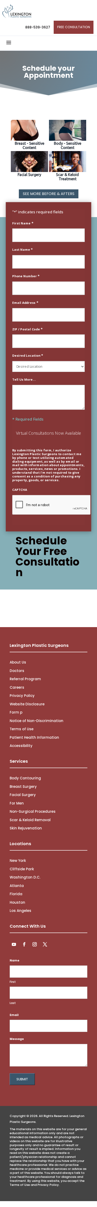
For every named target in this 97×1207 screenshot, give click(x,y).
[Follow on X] (45, 944)
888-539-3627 (37, 27)
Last (13, 1003)
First (13, 982)
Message (17, 1039)
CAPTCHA (19, 490)
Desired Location (27, 355)
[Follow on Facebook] (24, 944)
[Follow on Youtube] (14, 944)
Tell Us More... (24, 379)
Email (14, 1015)
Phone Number (26, 276)
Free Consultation (73, 27)
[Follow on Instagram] (34, 944)
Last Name (22, 249)
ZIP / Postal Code (27, 329)
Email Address (25, 302)
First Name (22, 223)
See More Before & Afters (48, 193)
